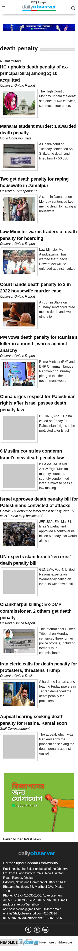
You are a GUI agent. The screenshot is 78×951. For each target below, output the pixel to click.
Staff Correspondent (15, 728)
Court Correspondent (15, 138)
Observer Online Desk (16, 676)
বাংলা (33, 2)
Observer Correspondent (18, 191)
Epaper (43, 2)
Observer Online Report (17, 85)
